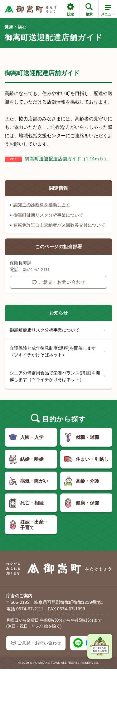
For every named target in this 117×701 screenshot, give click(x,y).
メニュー (108, 14)
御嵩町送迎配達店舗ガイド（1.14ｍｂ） (67, 158)
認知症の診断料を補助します (41, 204)
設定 (70, 14)
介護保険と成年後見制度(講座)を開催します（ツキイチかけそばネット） (53, 351)
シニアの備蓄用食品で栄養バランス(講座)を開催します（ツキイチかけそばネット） (55, 376)
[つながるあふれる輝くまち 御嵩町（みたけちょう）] (30, 9)
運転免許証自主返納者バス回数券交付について (59, 225)
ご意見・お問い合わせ (61, 282)
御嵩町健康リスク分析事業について (48, 215)
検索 (89, 14)
